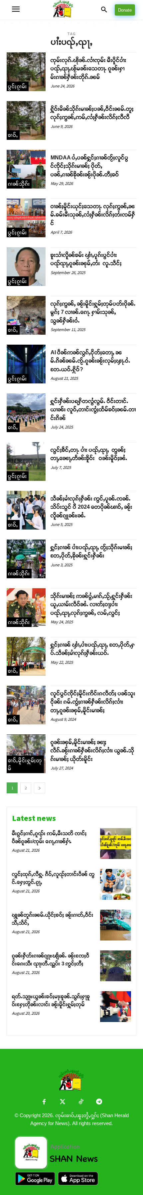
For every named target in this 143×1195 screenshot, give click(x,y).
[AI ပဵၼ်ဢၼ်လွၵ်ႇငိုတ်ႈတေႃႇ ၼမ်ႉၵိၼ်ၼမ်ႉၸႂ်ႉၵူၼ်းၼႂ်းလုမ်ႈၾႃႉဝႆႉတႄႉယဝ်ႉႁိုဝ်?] (26, 364)
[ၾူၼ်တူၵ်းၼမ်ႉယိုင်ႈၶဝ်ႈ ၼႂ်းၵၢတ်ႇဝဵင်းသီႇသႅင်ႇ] (115, 925)
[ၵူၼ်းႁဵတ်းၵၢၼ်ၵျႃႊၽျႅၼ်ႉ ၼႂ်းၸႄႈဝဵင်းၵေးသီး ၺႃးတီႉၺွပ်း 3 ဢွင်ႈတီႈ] (115, 965)
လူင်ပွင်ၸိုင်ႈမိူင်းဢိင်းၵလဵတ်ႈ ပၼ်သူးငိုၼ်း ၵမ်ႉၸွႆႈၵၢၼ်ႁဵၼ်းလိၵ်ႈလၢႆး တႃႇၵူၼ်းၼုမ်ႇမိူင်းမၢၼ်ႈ (93, 702)
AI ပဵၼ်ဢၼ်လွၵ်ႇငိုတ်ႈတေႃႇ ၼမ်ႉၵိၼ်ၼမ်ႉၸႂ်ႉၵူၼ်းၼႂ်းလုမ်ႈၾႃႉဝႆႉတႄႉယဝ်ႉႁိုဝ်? (90, 361)
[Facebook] (44, 1102)
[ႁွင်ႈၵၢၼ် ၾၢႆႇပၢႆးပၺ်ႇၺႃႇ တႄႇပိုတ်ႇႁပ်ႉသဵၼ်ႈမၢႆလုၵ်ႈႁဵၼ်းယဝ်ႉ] (26, 656)
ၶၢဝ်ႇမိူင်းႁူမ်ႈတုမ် (25, 764)
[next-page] (39, 787)
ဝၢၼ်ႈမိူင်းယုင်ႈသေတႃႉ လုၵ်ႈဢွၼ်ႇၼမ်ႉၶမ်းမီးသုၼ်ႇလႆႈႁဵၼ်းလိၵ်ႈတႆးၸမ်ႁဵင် (93, 214)
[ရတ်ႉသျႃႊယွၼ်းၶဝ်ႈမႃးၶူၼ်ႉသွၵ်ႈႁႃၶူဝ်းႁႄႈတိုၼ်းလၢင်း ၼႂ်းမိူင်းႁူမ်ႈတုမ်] (115, 1006)
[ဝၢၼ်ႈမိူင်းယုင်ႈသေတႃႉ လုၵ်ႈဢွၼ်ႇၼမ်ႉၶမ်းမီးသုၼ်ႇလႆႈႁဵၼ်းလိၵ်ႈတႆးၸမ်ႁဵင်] (26, 218)
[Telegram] (98, 1102)
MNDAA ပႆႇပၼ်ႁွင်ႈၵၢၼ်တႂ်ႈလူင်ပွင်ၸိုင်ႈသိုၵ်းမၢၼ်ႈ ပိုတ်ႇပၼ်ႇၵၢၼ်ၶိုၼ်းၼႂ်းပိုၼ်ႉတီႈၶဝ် (89, 166)
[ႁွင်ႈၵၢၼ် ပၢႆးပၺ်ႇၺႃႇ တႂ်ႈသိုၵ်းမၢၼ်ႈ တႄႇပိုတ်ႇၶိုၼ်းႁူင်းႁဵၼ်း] (26, 559)
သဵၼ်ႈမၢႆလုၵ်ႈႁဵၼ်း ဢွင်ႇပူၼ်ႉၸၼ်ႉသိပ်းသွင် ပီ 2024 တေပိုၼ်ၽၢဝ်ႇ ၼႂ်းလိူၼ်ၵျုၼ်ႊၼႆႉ (91, 507)
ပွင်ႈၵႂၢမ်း (17, 86)
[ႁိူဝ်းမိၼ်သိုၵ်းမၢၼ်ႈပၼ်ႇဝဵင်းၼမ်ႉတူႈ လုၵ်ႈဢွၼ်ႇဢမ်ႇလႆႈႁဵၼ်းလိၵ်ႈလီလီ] (26, 120)
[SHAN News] (71, 10)
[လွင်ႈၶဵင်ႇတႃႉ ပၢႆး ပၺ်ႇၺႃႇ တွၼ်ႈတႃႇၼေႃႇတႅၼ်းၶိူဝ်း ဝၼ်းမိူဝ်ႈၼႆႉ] (26, 461)
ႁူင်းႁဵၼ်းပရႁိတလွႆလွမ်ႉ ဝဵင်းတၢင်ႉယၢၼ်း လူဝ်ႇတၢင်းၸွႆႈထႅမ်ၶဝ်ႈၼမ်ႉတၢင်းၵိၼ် (93, 409)
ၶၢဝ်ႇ (13, 135)
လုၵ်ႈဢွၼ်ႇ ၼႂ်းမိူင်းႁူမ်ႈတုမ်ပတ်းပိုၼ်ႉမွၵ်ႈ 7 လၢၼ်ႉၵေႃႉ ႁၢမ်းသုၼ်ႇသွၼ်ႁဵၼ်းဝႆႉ (93, 312)
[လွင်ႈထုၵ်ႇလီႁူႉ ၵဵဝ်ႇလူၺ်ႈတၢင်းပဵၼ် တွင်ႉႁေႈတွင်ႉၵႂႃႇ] (115, 884)
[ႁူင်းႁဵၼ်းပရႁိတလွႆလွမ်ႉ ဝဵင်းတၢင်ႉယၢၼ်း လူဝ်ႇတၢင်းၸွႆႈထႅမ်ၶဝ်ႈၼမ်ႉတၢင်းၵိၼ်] (26, 412)
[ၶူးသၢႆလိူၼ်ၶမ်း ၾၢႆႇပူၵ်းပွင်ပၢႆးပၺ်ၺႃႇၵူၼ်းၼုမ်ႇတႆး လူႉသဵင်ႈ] (26, 266)
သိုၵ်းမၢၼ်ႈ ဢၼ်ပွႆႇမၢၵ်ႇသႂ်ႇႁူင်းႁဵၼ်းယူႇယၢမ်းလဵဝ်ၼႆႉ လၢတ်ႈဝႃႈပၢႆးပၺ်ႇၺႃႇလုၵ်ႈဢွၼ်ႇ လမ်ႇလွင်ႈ (91, 604)
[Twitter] (62, 1102)
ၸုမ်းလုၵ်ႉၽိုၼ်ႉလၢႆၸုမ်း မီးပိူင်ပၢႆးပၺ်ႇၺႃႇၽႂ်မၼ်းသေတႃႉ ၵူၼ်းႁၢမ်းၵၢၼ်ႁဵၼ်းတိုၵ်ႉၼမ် (88, 68)
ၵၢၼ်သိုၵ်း (19, 184)
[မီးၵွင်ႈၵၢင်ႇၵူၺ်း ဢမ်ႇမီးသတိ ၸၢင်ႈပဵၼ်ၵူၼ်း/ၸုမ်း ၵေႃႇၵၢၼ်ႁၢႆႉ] (115, 843)
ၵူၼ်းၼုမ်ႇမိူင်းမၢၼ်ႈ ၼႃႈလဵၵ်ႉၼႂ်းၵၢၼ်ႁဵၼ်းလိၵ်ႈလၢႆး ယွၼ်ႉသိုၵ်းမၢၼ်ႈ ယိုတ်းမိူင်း (92, 750)
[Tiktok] (80, 1102)
